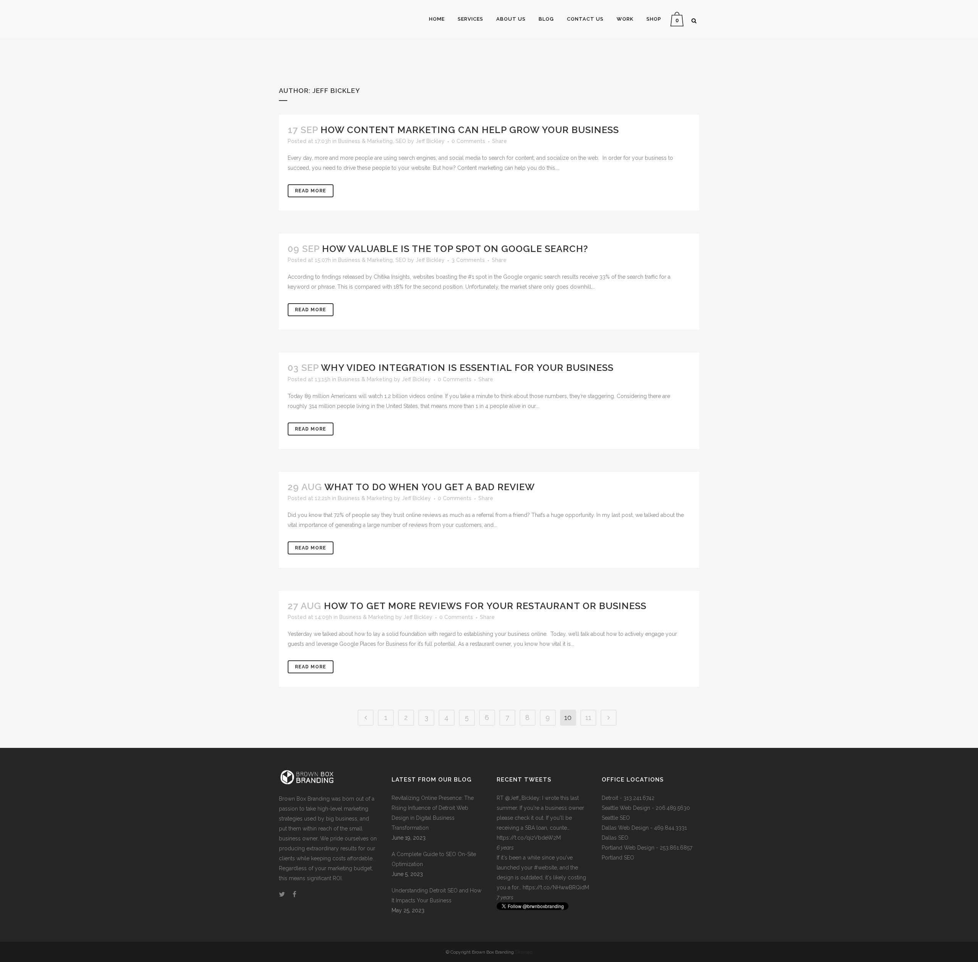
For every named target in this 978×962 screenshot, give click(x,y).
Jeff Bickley (430, 141)
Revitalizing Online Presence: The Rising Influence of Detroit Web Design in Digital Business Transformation (433, 813)
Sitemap (523, 952)
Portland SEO (618, 858)
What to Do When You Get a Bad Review (429, 486)
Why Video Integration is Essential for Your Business (467, 367)
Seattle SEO (616, 818)
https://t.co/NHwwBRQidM (556, 887)
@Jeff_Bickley (522, 798)
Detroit (610, 798)
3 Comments (468, 260)
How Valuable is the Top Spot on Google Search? (455, 248)
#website (545, 867)
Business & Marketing (365, 141)
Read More (310, 190)
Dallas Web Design (625, 828)
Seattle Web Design (626, 808)
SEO (400, 141)
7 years (505, 897)
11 (588, 717)
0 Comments (468, 141)
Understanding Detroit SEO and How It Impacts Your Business (436, 895)
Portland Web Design (628, 848)
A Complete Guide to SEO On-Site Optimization (434, 859)
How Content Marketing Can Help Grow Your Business (470, 129)
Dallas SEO (615, 838)
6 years (505, 848)
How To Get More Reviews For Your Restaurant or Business (485, 605)
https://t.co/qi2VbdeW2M (529, 838)
